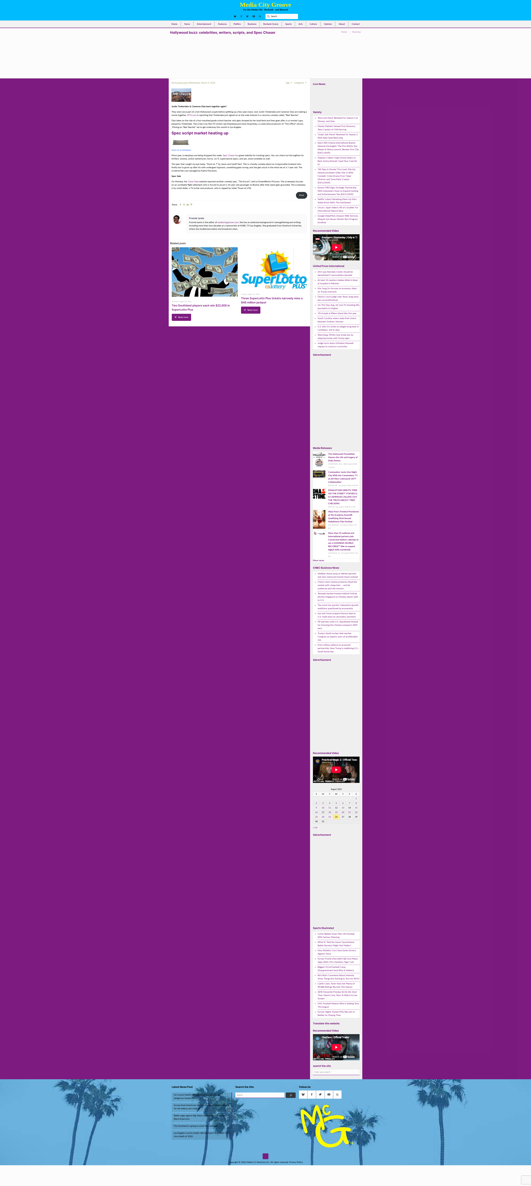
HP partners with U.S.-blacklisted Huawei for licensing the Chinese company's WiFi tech (338, 625)
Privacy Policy (296, 1162)
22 (356, 812)
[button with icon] (303, 1094)
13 (343, 808)
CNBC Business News (326, 567)
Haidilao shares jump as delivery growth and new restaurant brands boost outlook (338, 575)
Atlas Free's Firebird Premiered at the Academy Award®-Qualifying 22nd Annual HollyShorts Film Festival (343, 517)
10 (323, 808)
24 (323, 817)
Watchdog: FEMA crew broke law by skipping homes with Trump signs (335, 336)
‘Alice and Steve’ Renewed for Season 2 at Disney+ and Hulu (338, 119)
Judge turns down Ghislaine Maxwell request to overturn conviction (335, 345)
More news (318, 560)
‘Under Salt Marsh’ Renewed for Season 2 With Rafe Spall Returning (338, 136)
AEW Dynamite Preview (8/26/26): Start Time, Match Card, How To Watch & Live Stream (337, 995)
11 (329, 808)
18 (329, 812)
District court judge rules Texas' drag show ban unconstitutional (338, 298)
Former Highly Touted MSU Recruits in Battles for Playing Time (336, 1013)
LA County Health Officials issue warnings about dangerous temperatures (197, 1096)
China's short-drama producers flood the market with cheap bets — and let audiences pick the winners (337, 585)
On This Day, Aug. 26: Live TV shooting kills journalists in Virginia (338, 306)
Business (356, 32)
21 (349, 812)
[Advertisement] (265, 55)
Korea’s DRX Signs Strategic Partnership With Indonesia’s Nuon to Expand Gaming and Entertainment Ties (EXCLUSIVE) (338, 191)
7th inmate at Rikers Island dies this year (337, 313)
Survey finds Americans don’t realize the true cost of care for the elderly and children (201, 1107)
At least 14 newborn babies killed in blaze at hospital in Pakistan (338, 282)
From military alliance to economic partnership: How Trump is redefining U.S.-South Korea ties (338, 648)
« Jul (315, 827)
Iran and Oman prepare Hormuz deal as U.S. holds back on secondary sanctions (337, 615)
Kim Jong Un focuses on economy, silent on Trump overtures (337, 290)
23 (316, 817)
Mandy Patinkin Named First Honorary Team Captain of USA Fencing (336, 128)
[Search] (291, 1095)
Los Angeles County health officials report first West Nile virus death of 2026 (201, 1134)
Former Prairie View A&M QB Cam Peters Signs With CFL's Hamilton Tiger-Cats (338, 960)
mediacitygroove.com (228, 222)
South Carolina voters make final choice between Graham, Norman (337, 320)
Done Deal (193, 181)
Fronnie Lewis (181, 83)
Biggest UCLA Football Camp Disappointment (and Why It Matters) (336, 969)
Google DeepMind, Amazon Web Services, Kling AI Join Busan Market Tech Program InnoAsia (338, 219)
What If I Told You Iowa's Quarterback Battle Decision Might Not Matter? (336, 944)
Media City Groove (265, 4)
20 (343, 812)
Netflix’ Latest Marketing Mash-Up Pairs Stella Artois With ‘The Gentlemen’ (337, 201)
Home (344, 32)
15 (356, 808)
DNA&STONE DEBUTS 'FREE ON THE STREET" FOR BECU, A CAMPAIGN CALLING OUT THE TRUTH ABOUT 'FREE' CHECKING (343, 497)
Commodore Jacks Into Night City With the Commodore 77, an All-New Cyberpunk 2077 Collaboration (343, 477)
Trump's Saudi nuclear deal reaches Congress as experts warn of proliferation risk (338, 636)
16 (316, 812)
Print (301, 195)
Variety (317, 112)
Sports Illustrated (323, 928)
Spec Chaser (229, 155)
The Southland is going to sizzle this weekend (196, 1126)
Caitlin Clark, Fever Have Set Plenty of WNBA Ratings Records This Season (336, 985)
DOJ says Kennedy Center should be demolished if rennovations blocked (335, 273)
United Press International (328, 266)
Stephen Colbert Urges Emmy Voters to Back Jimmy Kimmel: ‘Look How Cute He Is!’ (337, 161)
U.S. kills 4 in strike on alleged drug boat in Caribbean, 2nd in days (338, 328)
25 (329, 817)
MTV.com (191, 115)
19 (336, 812)
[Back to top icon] (265, 1156)
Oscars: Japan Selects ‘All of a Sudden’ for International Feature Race (338, 209)
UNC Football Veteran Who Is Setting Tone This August (338, 1005)
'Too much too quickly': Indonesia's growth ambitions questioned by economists (338, 607)
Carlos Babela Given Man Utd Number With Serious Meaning (336, 935)
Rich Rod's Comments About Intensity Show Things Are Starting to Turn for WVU (338, 977)
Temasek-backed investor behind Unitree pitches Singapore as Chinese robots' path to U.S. (338, 596)
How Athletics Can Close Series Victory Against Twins (337, 952)
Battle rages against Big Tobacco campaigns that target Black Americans (200, 1117)
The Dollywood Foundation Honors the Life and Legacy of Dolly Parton (343, 457)
